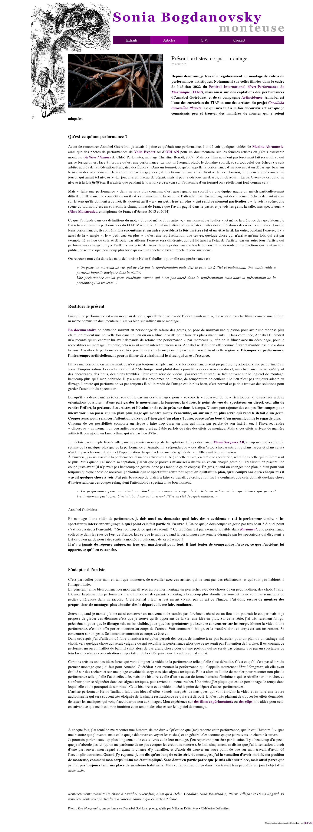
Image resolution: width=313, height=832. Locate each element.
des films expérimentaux (213, 701)
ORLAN (172, 151)
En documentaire (82, 329)
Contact (239, 40)
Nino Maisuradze (83, 211)
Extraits (132, 40)
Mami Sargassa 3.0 (228, 442)
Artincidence (252, 97)
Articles (169, 40)
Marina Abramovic (267, 146)
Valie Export (144, 151)
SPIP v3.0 (308, 823)
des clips (246, 701)
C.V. (204, 40)
